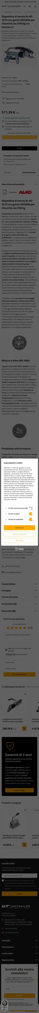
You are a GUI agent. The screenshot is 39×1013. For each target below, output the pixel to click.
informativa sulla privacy (11, 482)
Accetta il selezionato (19, 534)
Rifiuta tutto (19, 540)
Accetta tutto (19, 527)
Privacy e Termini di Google (17, 485)
